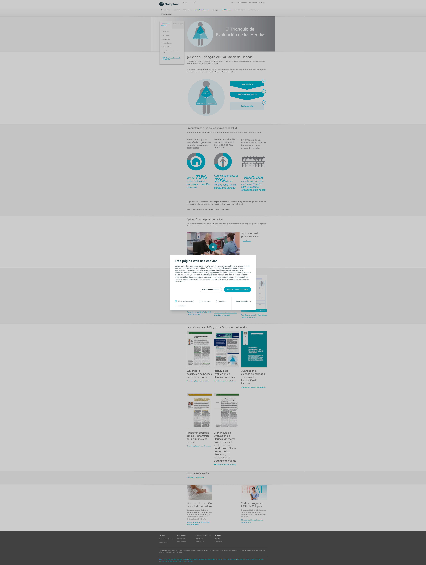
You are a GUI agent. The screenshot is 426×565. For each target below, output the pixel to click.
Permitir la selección (210, 290)
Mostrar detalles (242, 301)
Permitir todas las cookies (237, 290)
